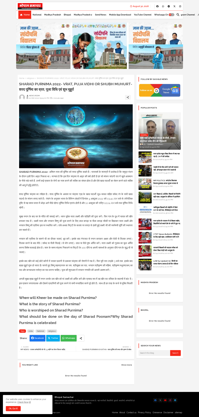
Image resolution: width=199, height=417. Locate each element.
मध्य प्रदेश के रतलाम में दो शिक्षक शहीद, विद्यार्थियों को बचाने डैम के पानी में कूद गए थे (166, 223)
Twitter (54, 338)
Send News (100, 15)
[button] (171, 14)
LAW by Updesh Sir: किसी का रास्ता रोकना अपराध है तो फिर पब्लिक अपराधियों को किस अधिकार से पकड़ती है (166, 263)
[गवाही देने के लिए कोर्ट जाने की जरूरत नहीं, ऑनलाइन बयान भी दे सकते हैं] (145, 171)
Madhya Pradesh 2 (83, 15)
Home (27, 15)
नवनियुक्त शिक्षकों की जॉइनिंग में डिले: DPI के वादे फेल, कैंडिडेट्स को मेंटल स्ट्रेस (165, 210)
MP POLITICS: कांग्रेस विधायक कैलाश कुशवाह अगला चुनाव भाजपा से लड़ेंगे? (165, 183)
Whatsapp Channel (163, 15)
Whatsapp (70, 338)
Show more (126, 365)
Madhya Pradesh (52, 15)
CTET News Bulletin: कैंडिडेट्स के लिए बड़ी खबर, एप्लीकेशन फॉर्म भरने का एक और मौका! (166, 236)
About (122, 412)
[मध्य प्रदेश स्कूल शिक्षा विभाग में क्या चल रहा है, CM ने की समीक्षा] (145, 157)
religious (30, 78)
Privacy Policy (144, 412)
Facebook (39, 338)
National (37, 15)
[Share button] (80, 338)
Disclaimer (168, 412)
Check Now (22, 402)
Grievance (157, 412)
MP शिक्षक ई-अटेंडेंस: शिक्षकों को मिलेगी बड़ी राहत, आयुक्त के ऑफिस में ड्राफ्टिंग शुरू (166, 196)
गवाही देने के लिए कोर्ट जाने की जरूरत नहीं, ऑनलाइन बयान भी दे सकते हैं (165, 168)
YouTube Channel (142, 15)
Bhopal (67, 15)
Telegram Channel (185, 15)
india (31, 331)
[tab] (24, 15)
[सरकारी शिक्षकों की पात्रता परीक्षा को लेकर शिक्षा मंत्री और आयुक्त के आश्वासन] (145, 251)
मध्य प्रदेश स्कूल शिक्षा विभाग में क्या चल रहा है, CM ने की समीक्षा (166, 155)
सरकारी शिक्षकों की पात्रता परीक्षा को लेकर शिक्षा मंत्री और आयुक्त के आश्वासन (165, 250)
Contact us (131, 412)
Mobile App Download (120, 15)
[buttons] (157, 6)
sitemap (178, 412)
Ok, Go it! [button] (13, 408)
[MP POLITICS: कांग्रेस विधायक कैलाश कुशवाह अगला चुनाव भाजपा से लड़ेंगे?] (145, 184)
